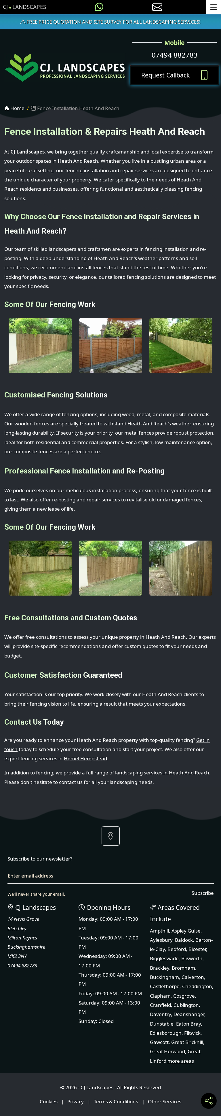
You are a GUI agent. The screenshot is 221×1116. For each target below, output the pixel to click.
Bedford (176, 949)
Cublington (186, 1005)
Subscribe (203, 893)
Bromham (183, 968)
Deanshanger (189, 1014)
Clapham (160, 995)
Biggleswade (164, 958)
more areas (180, 1061)
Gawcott (159, 1042)
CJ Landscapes (24, 7)
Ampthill (159, 930)
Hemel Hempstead (85, 758)
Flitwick (192, 1033)
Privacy (75, 1101)
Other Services (164, 1101)
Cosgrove (184, 995)
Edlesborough (166, 1033)
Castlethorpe (165, 986)
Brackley (159, 968)
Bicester (197, 949)
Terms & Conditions (116, 1101)
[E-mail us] (157, 7)
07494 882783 (175, 55)
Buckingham (164, 977)
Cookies (49, 1101)
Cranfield (160, 1005)
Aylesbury (161, 940)
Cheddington (197, 986)
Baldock (184, 940)
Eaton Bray (188, 1023)
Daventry (160, 1014)
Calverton (193, 977)
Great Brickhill (187, 1042)
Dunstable (162, 1023)
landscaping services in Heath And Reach (162, 772)
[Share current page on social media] (209, 1101)
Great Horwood (167, 1051)
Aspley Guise (186, 930)
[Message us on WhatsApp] (99, 7)
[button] (111, 836)
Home (16, 108)
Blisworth (192, 958)
